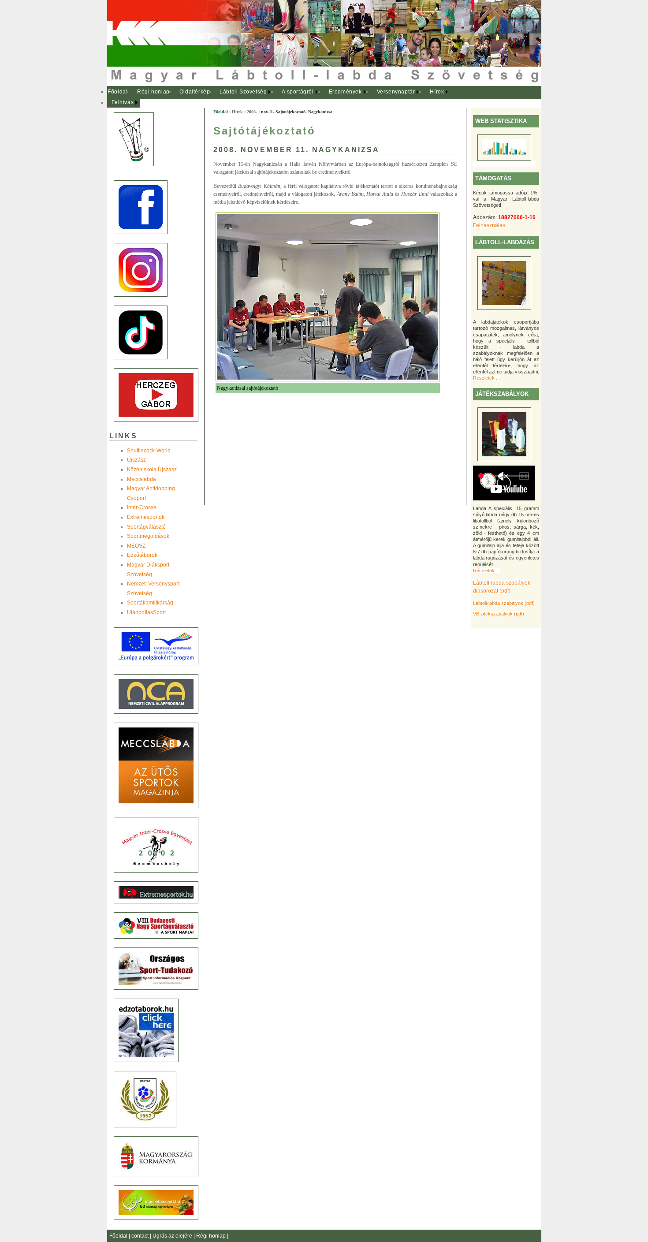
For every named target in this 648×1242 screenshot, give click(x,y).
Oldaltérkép (194, 92)
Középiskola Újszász (152, 469)
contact (140, 1236)
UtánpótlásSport (146, 612)
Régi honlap (153, 92)
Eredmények (345, 92)
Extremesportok (145, 517)
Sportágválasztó (146, 527)
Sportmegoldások (148, 536)
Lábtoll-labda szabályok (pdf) (504, 603)
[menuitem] (118, 92)
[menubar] (283, 97)
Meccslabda (141, 479)
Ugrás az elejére (173, 1236)
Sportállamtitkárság (150, 603)
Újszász (136, 460)
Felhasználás (489, 225)
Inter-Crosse (141, 507)
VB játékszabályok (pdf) (498, 613)
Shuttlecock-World (149, 451)
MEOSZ (136, 546)
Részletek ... (486, 377)
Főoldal (117, 92)
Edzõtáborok (142, 555)
